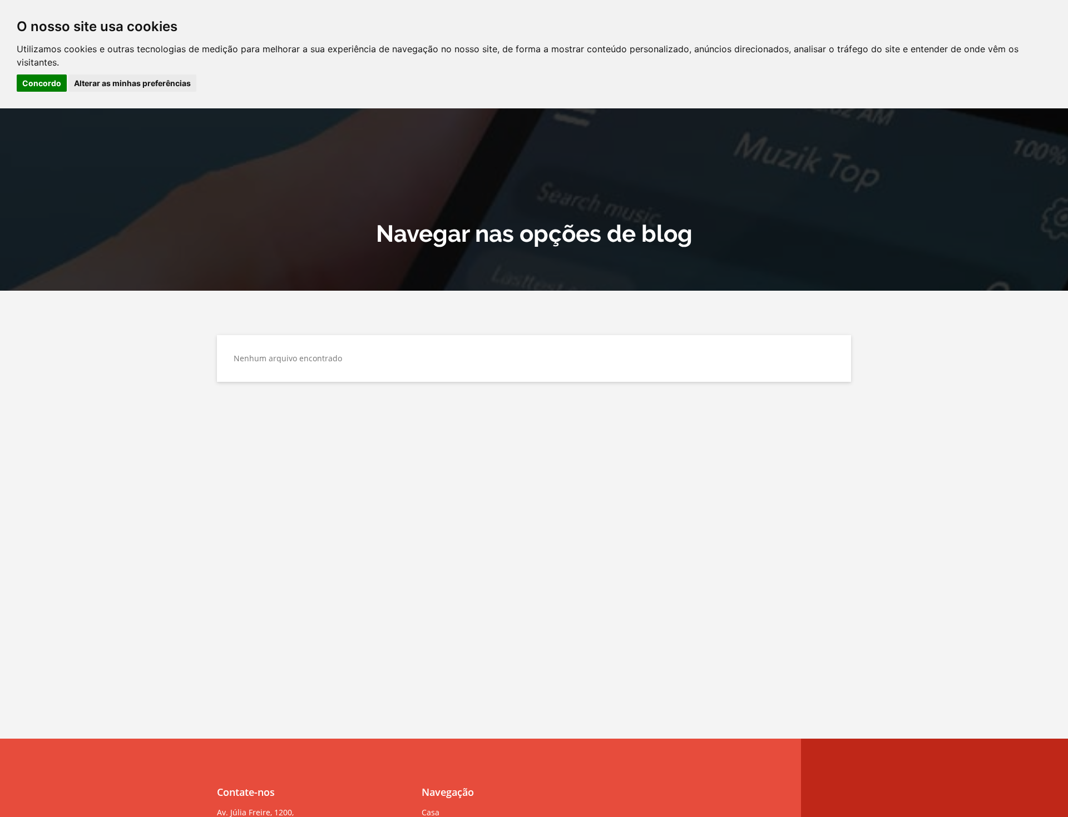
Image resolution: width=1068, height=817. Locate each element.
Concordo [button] (41, 83)
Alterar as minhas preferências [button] (132, 83)
